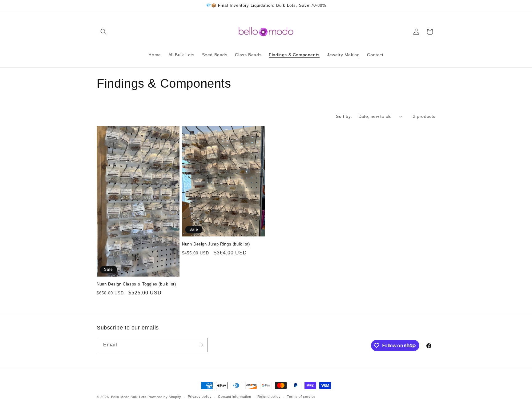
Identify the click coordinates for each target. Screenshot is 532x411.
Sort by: (344, 116)
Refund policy (268, 396)
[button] (103, 31)
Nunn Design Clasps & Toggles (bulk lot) (136, 284)
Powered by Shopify (164, 397)
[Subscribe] (200, 345)
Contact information (234, 396)
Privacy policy (200, 396)
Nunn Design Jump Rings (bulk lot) (216, 244)
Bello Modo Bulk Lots (129, 397)
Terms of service (301, 396)
